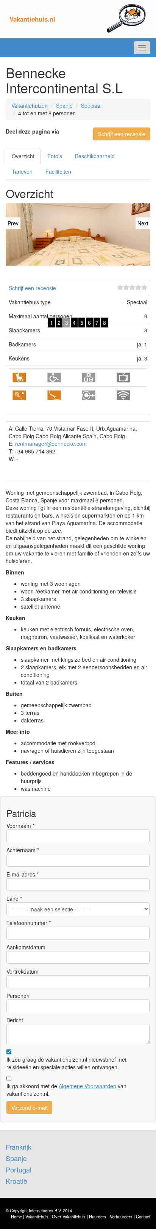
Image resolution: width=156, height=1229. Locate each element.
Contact (143, 1216)
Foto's (54, 156)
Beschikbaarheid (95, 156)
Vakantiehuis (36, 1216)
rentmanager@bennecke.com (51, 443)
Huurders (97, 1216)
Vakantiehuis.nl (32, 19)
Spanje (64, 105)
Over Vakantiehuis (69, 1216)
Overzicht (23, 156)
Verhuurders (121, 1216)
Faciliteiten (58, 171)
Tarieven (22, 171)
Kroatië (16, 1181)
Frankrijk (18, 1147)
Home (16, 1216)
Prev (13, 223)
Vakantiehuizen (29, 105)
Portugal (18, 1169)
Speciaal (91, 105)
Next (142, 223)
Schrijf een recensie (121, 134)
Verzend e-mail (29, 1107)
